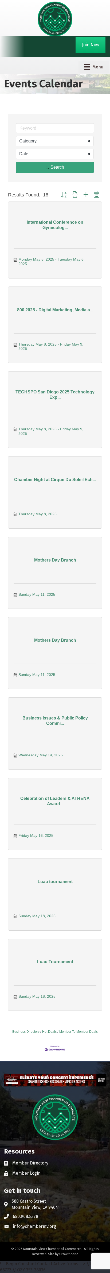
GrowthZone (68, 1254)
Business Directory (26, 1032)
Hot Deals (49, 1032)
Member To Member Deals (78, 1032)
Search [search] (57, 167)
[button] (63, 195)
